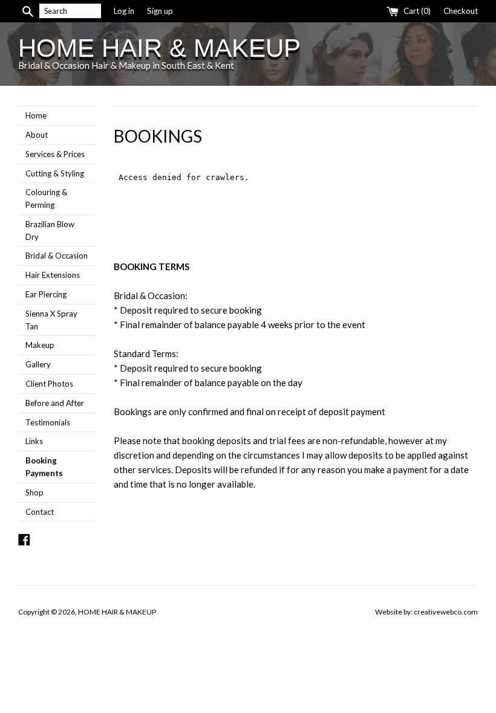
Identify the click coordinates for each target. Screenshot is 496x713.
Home (36, 115)
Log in (124, 11)
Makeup (39, 345)
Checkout (460, 11)
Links (34, 441)
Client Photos (49, 384)
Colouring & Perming (46, 198)
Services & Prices (55, 154)
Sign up (160, 11)
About (36, 135)
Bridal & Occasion (56, 255)
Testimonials (47, 422)
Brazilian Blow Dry (49, 230)
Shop (34, 492)
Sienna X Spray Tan (51, 320)
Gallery (38, 364)
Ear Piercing (46, 294)
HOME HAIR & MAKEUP (159, 48)
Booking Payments (44, 467)
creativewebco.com (446, 611)
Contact (39, 512)
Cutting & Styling (54, 173)
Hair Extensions (52, 275)
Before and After (54, 403)
